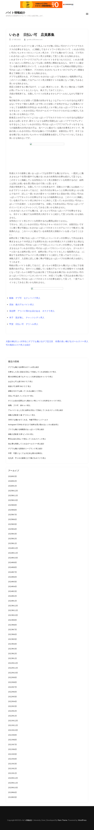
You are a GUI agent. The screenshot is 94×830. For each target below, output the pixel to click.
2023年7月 (12, 629)
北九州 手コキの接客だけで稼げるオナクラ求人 (27, 458)
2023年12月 (13, 606)
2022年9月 (12, 677)
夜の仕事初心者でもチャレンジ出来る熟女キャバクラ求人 (30, 377)
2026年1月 (12, 486)
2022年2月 (12, 711)
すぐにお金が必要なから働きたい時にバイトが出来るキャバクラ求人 (34, 401)
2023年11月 (13, 610)
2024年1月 (12, 601)
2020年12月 (13, 778)
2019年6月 (12, 792)
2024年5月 (12, 582)
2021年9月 (12, 735)
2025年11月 (13, 495)
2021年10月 (13, 730)
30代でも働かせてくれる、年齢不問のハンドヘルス (28, 420)
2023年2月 (12, 653)
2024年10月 (13, 558)
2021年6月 (12, 749)
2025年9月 (12, 505)
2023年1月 (12, 658)
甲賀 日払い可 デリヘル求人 (23, 324)
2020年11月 (13, 783)
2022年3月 (12, 706)
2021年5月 (12, 754)
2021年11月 (13, 725)
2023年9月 (12, 620)
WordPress (82, 820)
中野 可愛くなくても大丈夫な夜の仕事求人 (25, 453)
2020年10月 (13, 787)
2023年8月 (12, 625)
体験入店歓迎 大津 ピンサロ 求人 (21, 434)
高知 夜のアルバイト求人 (21, 304)
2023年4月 (12, 644)
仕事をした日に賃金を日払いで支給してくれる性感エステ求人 (32, 372)
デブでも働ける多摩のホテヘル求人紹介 (23, 367)
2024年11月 (13, 553)
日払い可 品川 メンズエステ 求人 (21, 396)
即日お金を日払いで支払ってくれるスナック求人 (27, 439)
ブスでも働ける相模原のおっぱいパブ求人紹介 (26, 429)
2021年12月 (13, 721)
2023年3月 (12, 649)
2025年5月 (12, 524)
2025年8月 (12, 510)
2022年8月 (12, 682)
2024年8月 (12, 567)
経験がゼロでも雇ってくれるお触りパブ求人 (25, 391)
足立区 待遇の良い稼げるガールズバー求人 (67, 341)
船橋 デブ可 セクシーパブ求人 (24, 298)
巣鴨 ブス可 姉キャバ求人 (19, 405)
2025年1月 (12, 543)
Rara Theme (62, 820)
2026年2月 (12, 481)
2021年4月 (12, 759)
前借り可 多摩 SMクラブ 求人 (19, 386)
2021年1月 (12, 773)
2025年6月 (12, 519)
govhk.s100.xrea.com (35, 39)
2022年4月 (12, 701)
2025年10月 (13, 500)
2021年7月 (12, 744)
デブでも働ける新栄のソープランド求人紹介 (25, 448)
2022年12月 (13, 663)
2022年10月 (13, 673)
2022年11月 (13, 668)
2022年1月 (12, 716)
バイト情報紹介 (15, 12)
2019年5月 (12, 797)
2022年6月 (12, 692)
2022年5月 (12, 697)
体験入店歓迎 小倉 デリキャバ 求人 (21, 415)
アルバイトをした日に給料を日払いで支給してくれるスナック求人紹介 (35, 410)
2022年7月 (12, 687)
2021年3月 (12, 764)
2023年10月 (13, 615)
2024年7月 (12, 572)
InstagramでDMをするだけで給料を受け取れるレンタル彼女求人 (33, 424)
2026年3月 (12, 476)
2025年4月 (12, 529)
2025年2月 (12, 538)
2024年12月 (13, 548)
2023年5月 (12, 639)
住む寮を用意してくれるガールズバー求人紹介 (26, 444)
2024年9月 (12, 562)
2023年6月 (12, 634)
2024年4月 (12, 586)
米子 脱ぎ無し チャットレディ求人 (26, 317)
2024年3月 (12, 591)
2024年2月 (12, 596)
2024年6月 (12, 577)
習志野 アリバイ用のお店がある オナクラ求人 (32, 311)
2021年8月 (12, 740)
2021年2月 (12, 768)
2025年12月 (13, 491)
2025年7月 (12, 514)
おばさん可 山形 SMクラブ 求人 (20, 381)
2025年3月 (12, 534)
